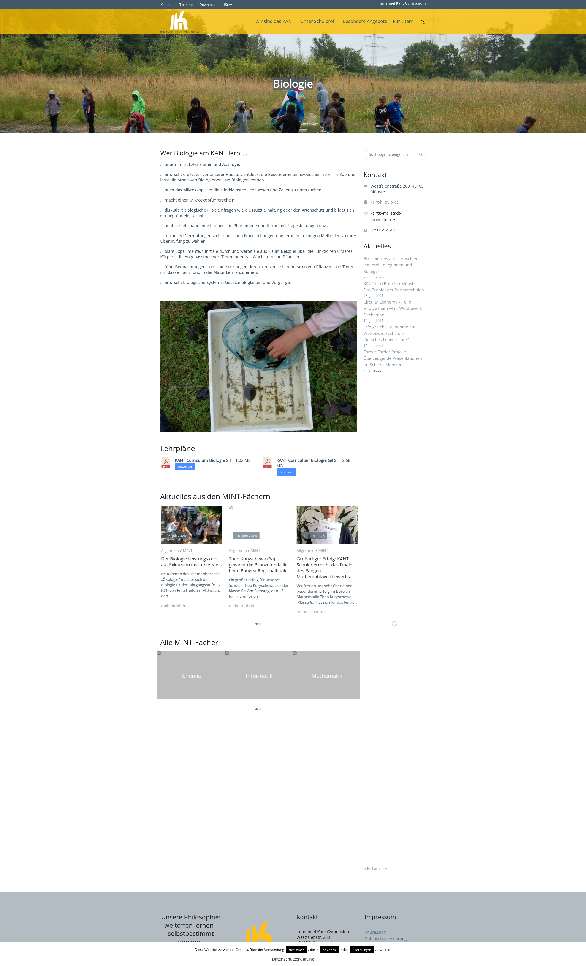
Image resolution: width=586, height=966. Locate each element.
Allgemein (169, 550)
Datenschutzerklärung (386, 938)
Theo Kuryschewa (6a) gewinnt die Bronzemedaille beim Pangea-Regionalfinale (257, 565)
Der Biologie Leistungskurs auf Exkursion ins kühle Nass (190, 562)
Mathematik (326, 675)
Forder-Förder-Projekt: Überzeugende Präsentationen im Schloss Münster (393, 358)
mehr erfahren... (175, 605)
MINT (187, 550)
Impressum (376, 932)
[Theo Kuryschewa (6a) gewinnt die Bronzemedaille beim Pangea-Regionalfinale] (258, 525)
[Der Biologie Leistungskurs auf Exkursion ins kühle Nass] (190, 525)
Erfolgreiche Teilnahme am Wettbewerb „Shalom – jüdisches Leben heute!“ (389, 333)
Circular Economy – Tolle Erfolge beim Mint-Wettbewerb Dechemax (393, 308)
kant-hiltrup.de (384, 202)
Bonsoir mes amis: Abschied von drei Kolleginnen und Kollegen (391, 265)
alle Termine (376, 868)
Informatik (258, 675)
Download (185, 467)
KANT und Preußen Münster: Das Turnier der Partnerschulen (394, 287)
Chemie (190, 675)
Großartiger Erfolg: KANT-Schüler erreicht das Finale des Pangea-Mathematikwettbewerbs (323, 568)
